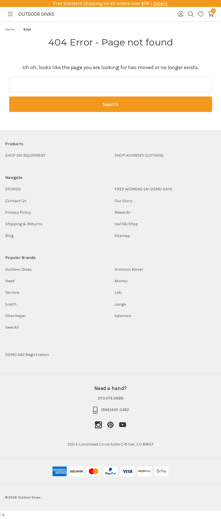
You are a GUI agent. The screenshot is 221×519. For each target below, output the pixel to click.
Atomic (121, 281)
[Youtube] (122, 424)
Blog (9, 235)
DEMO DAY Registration (27, 354)
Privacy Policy (18, 212)
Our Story (123, 200)
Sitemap (122, 235)
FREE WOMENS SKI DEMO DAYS (143, 189)
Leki (118, 292)
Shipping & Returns (24, 223)
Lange (120, 304)
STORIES (13, 189)
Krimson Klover (129, 269)
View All (12, 327)
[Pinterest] (113, 424)
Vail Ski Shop (126, 223)
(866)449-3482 (115, 409)
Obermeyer (15, 315)
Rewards (123, 212)
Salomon (123, 315)
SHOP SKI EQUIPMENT (25, 155)
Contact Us (15, 200)
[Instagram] (101, 424)
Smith (10, 304)
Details (160, 3)
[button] (110, 355)
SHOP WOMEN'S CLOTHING (139, 155)
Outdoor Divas (18, 269)
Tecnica (12, 292)
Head (9, 281)
